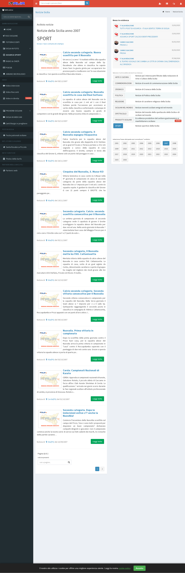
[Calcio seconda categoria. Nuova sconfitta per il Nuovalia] (49, 61)
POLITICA (119, 95)
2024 (174, 154)
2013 (149, 149)
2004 (141, 143)
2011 (133, 149)
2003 (133, 143)
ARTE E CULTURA (122, 77)
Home (167, 12)
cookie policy (124, 568)
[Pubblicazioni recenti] (166, 3)
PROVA (123, 53)
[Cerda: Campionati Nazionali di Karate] (49, 379)
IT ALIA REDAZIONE (127, 25)
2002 (125, 143)
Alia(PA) (51, 81)
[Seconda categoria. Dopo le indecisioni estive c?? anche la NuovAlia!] (49, 419)
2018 (125, 154)
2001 (116, 143)
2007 (166, 143)
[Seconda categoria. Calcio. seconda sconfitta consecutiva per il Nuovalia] (49, 220)
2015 (166, 149)
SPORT (118, 125)
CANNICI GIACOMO (126, 42)
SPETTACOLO (120, 113)
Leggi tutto (97, 80)
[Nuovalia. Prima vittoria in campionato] (49, 340)
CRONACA (119, 89)
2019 (133, 154)
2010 (125, 149)
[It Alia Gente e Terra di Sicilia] (16, 3)
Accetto (139, 568)
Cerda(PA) (52, 399)
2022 (158, 154)
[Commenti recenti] (173, 3)
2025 (116, 160)
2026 (125, 160)
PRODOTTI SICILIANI (123, 119)
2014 (158, 149)
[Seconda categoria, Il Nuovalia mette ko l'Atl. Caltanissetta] (49, 260)
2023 (166, 154)
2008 (174, 143)
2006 (158, 143)
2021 (149, 154)
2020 (141, 154)
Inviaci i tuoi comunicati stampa (50, 43)
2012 (141, 149)
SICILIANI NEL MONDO (124, 107)
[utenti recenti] (160, 3)
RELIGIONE (119, 101)
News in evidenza (121, 20)
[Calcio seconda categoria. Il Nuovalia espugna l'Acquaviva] (49, 141)
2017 (116, 154)
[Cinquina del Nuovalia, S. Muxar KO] (49, 181)
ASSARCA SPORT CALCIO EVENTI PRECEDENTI (139, 36)
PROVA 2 (123, 45)
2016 (174, 149)
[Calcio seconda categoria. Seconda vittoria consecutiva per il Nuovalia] (49, 300)
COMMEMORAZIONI (123, 83)
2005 (149, 143)
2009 (116, 149)
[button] (36, 3)
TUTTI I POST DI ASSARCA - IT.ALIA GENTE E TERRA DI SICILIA (144, 28)
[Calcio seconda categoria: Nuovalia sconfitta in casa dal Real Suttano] (49, 101)
